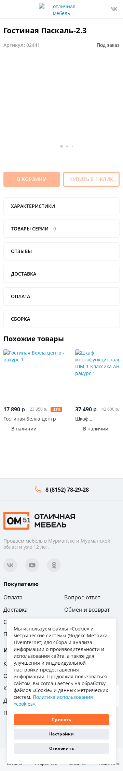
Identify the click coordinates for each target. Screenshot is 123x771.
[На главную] (39, 520)
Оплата (13, 597)
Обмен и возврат (87, 609)
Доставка (15, 609)
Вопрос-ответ (82, 597)
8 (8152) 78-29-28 (67, 489)
